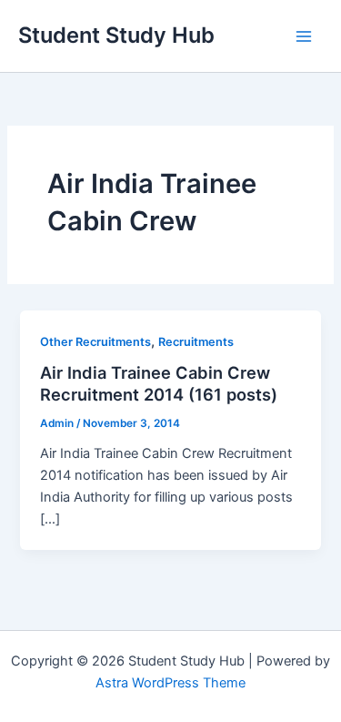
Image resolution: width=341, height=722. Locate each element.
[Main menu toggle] (304, 36)
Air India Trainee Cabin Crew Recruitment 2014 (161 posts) (158, 383)
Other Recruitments (95, 342)
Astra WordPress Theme (170, 683)
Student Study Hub (116, 35)
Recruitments (196, 342)
